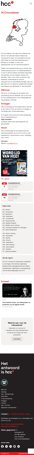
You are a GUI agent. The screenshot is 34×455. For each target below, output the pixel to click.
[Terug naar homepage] (7, 3)
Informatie (4, 396)
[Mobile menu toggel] (31, 3)
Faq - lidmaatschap (7, 394)
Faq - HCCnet (5, 405)
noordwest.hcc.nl (12, 143)
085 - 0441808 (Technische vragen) (18, 414)
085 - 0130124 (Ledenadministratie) (12, 424)
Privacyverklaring (6, 398)
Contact (3, 403)
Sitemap (3, 392)
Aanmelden (17, 339)
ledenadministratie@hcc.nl (9, 426)
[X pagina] (6, 446)
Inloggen (4, 401)
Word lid (3, 389)
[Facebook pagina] (2, 446)
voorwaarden (23, 453)
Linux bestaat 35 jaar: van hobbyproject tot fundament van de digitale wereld (16, 304)
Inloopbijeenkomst (14, 183)
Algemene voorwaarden (8, 407)
